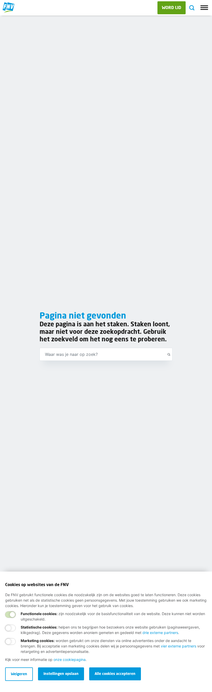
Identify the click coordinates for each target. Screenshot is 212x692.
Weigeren (19, 674)
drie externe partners (160, 632)
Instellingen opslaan (61, 673)
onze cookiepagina (70, 659)
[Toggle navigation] (204, 8)
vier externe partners (178, 646)
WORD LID (171, 7)
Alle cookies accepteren (115, 673)
